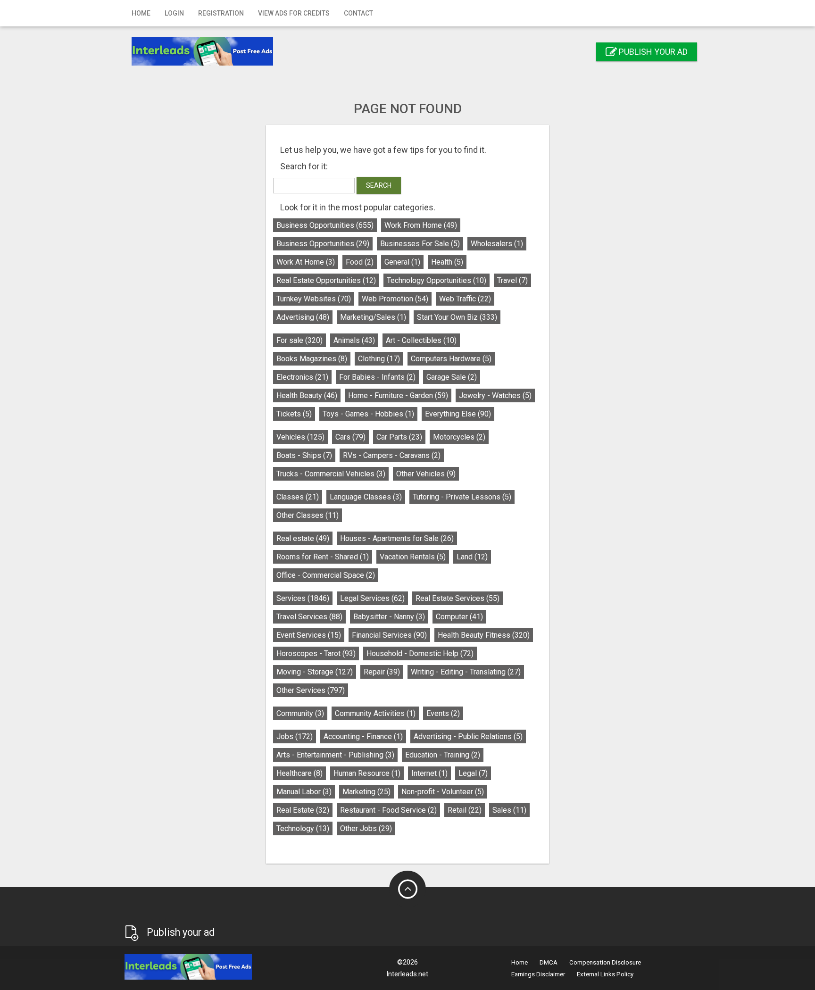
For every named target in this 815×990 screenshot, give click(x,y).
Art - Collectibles (421, 340)
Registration (221, 13)
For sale (299, 340)
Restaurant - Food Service (388, 810)
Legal (473, 773)
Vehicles (300, 437)
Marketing (366, 791)
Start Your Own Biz (457, 317)
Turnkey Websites (313, 298)
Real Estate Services (457, 598)
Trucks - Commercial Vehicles (330, 473)
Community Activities (375, 713)
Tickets (294, 413)
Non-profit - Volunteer (442, 791)
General (402, 262)
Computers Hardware (451, 358)
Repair (382, 671)
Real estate (302, 538)
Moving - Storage (314, 671)
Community (300, 713)
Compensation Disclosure (605, 962)
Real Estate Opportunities (326, 280)
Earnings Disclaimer (538, 974)
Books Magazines (311, 358)
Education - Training (442, 754)
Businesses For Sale (420, 243)
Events (443, 713)
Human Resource (366, 773)
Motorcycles (459, 437)
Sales (509, 810)
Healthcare (299, 773)
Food (360, 262)
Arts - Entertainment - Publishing (335, 754)
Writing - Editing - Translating (466, 671)
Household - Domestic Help (420, 653)
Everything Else (458, 413)
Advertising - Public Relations (468, 736)
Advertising (302, 317)
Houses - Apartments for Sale (397, 538)
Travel (512, 280)
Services (302, 598)
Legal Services (372, 598)
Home (141, 13)
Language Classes (366, 496)
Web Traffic (465, 298)
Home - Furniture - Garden (398, 395)
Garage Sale (451, 377)
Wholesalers (497, 243)
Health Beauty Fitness (484, 635)
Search (378, 185)
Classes (297, 496)
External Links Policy (605, 974)
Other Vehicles (426, 473)
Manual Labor (304, 791)
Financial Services (389, 635)
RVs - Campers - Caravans (392, 455)
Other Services (310, 690)
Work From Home (420, 225)
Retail (465, 810)
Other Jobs (366, 828)
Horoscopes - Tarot (316, 653)
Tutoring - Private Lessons (462, 496)
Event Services (308, 635)
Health (447, 262)
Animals (354, 340)
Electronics (302, 377)
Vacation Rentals (413, 556)
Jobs (294, 736)
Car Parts (399, 437)
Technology (302, 828)
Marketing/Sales (373, 317)
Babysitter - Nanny (389, 616)
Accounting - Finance (363, 736)
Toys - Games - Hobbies (368, 413)
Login (174, 13)
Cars (350, 437)
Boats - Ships (304, 455)
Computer (459, 616)
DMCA (548, 962)
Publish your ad (652, 52)
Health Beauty (306, 395)
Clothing (379, 358)
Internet (429, 773)
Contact (358, 13)
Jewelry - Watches (495, 395)
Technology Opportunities (436, 280)
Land (472, 556)
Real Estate (302, 810)
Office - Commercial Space (325, 575)
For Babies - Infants (377, 377)
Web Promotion (395, 298)
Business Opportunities (325, 225)
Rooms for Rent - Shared (322, 556)
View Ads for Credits (294, 13)
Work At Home (305, 262)
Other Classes (307, 515)
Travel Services (309, 616)
